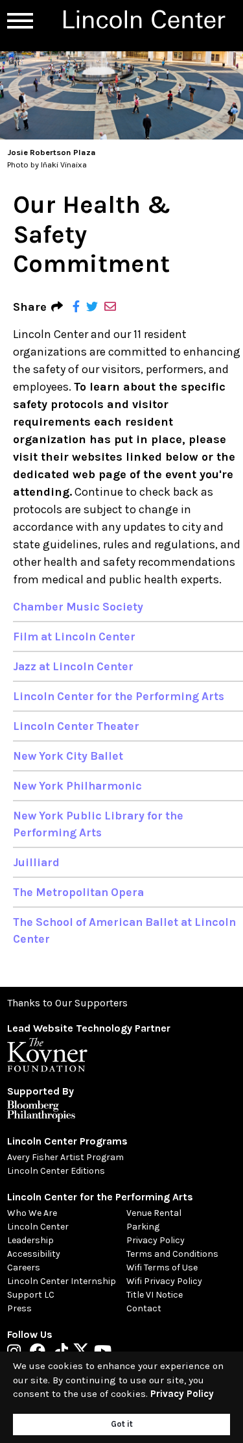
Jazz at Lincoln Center (73, 666)
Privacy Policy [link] (182, 1394)
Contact (143, 1308)
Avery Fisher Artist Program (65, 1157)
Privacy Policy (155, 1240)
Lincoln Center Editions (56, 1170)
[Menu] (20, 21)
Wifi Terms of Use (162, 1267)
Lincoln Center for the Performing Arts (118, 696)
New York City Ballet (68, 755)
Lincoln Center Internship (61, 1281)
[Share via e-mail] (110, 307)
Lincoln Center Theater (76, 726)
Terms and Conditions (172, 1253)
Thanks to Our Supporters (67, 1003)
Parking (142, 1226)
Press (19, 1308)
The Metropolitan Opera (78, 892)
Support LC (30, 1294)
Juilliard (36, 862)
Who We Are (32, 1213)
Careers (23, 1267)
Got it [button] (122, 1424)
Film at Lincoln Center (74, 636)
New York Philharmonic (77, 785)
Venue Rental (153, 1213)
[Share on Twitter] (92, 307)
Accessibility (33, 1253)
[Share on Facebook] (76, 307)
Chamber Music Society (78, 606)
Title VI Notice (154, 1294)
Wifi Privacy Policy (164, 1281)
